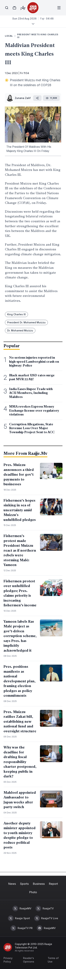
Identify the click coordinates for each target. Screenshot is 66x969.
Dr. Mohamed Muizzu (20, 330)
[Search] (7, 8)
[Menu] (58, 7)
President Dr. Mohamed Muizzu (26, 322)
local (9, 36)
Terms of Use (53, 960)
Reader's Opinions (28, 960)
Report (53, 883)
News (12, 883)
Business (39, 883)
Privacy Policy (8, 960)
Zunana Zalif (23, 97)
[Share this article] (37, 98)
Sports (24, 883)
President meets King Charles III (37, 36)
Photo (33, 892)
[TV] (14, 8)
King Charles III (16, 314)
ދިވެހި (22, 7)
